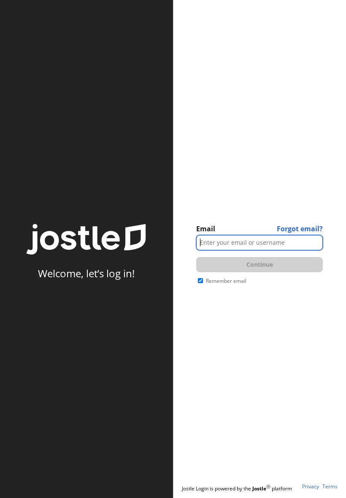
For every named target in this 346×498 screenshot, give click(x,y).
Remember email (226, 280)
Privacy (310, 487)
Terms (330, 487)
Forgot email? (300, 228)
